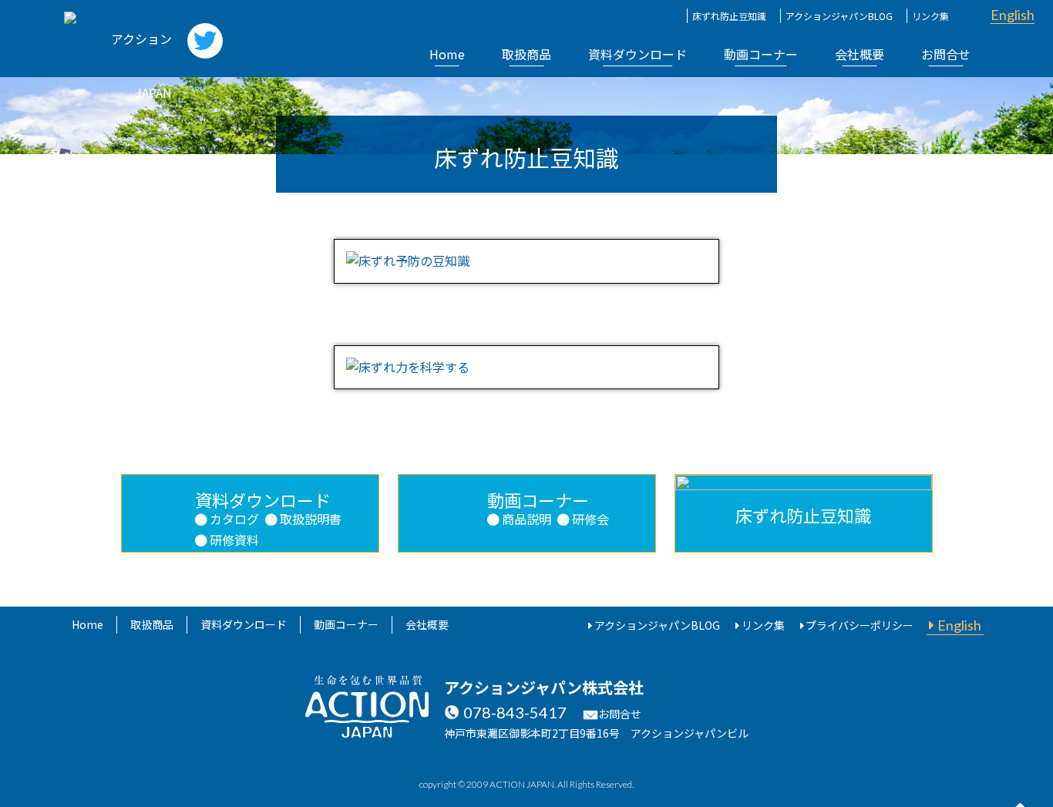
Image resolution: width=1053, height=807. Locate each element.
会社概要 (859, 54)
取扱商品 (526, 54)
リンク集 (930, 15)
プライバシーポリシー (859, 625)
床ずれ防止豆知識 (729, 15)
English (1012, 14)
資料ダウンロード (637, 54)
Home (447, 54)
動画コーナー (761, 54)
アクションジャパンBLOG (839, 15)
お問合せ (946, 54)
